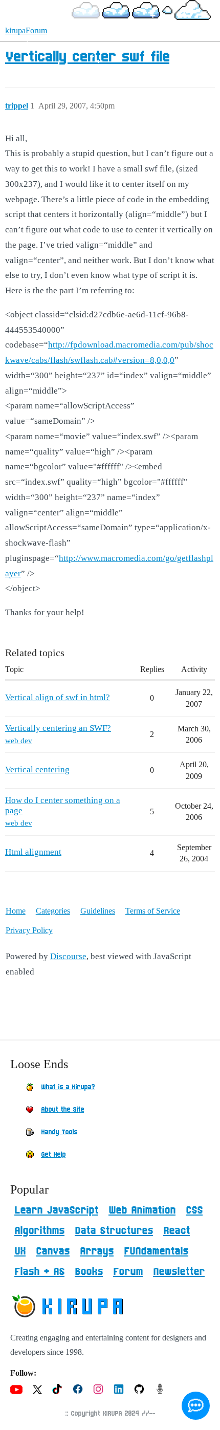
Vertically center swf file (87, 57)
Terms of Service (152, 910)
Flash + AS (39, 1272)
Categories (53, 910)
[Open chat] (196, 1406)
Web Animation (141, 1210)
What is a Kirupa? (68, 1087)
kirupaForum (26, 30)
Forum (128, 1272)
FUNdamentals (156, 1251)
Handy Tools (59, 1132)
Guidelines (97, 910)
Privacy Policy (29, 930)
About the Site (62, 1110)
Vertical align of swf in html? (57, 697)
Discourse (68, 956)
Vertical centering (37, 769)
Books (89, 1272)
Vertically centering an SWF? (58, 728)
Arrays (97, 1251)
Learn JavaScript (56, 1210)
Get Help (53, 1155)
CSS (194, 1210)
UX (20, 1251)
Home (16, 910)
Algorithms (39, 1231)
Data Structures (114, 1231)
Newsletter (179, 1272)
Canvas (53, 1251)
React (176, 1231)
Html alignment (33, 852)
